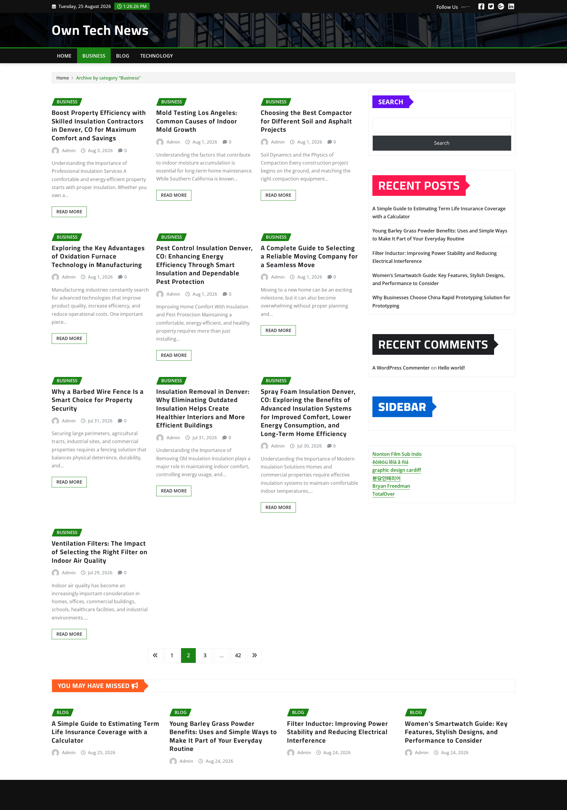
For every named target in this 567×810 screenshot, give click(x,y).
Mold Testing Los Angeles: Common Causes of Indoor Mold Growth (196, 121)
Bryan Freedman (391, 486)
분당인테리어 (386, 478)
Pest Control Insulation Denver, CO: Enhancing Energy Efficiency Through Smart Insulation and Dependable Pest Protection (204, 265)
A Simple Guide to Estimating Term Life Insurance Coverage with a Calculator (105, 731)
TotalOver (383, 494)
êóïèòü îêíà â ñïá (390, 462)
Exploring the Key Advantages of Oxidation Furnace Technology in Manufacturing (98, 256)
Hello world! (451, 368)
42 (238, 655)
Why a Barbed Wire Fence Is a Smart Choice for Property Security (98, 399)
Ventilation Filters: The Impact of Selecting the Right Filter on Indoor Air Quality (99, 551)
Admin (69, 150)
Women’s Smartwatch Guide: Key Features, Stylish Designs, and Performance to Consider (456, 731)
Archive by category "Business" (108, 78)
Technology (156, 56)
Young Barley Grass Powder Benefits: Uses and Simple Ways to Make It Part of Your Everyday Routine (223, 736)
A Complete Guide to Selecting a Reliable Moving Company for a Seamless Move (309, 256)
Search (390, 101)
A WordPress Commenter (401, 368)
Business (93, 56)
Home (64, 56)
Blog (123, 56)
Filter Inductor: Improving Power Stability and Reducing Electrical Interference (337, 731)
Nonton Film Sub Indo (397, 454)
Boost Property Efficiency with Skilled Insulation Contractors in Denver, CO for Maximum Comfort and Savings (99, 125)
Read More (69, 211)
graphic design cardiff (396, 470)
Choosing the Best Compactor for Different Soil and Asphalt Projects (306, 121)
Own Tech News (100, 30)
